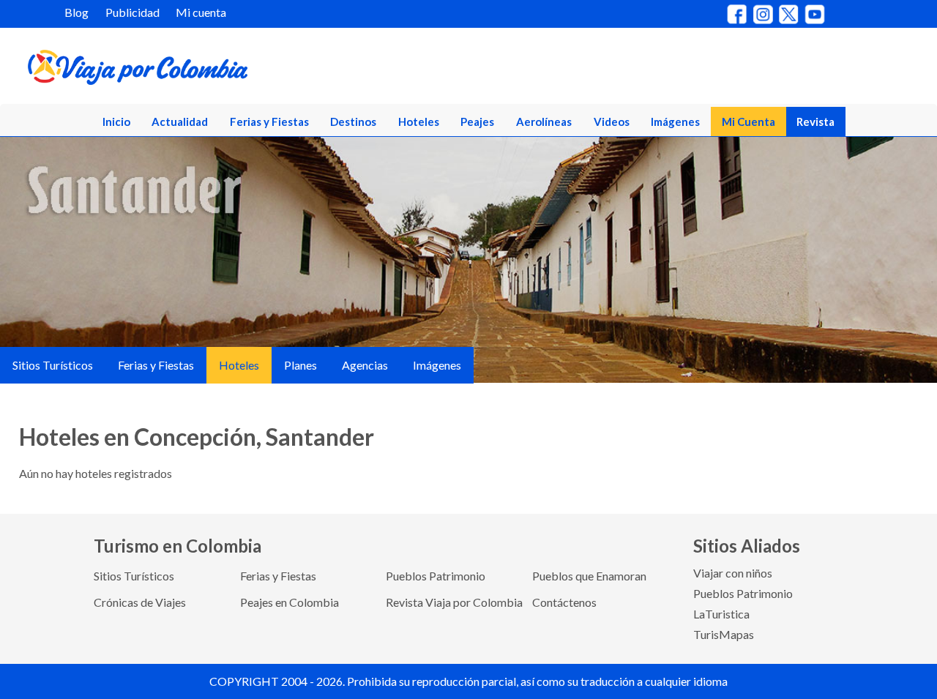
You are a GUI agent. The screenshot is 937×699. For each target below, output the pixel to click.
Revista (815, 121)
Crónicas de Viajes (140, 602)
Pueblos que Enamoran (589, 576)
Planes (300, 365)
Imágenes (675, 121)
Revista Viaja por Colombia (454, 602)
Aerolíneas (544, 121)
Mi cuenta (201, 12)
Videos (612, 121)
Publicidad (132, 12)
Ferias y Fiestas (269, 121)
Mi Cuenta (748, 121)
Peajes (477, 121)
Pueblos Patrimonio (435, 576)
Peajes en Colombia (289, 602)
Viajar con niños (732, 573)
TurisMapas (723, 634)
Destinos (353, 121)
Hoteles (418, 121)
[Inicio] (206, 70)
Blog (76, 12)
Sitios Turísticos (52, 365)
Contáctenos (564, 602)
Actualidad (180, 121)
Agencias (365, 365)
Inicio (116, 121)
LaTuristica (721, 614)
